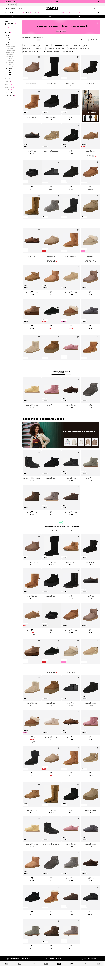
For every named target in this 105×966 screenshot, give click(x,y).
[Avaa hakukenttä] (98, 12)
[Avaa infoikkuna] (99, 2)
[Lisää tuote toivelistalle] (39, 57)
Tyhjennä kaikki (69, 51)
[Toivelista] (95, 8)
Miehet (13, 8)
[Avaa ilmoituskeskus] (90, 8)
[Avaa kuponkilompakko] (82, 8)
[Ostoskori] (99, 8)
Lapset (20, 8)
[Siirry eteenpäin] (95, 13)
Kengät (29, 37)
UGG (46, 37)
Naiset (7, 8)
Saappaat (35, 37)
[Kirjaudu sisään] (86, 8)
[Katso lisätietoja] (32, 87)
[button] (84, 40)
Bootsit (41, 37)
